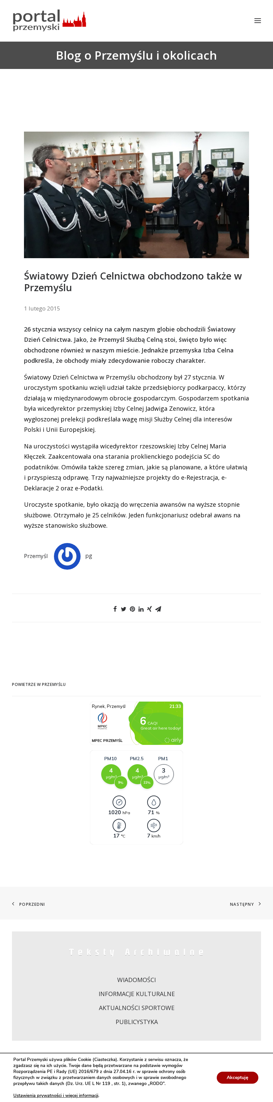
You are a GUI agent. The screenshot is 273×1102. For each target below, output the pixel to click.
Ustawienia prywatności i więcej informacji (55, 1096)
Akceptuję (237, 1077)
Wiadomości (136, 980)
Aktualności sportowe (136, 1008)
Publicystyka (137, 1022)
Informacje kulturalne (137, 994)
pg (88, 555)
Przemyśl (36, 555)
